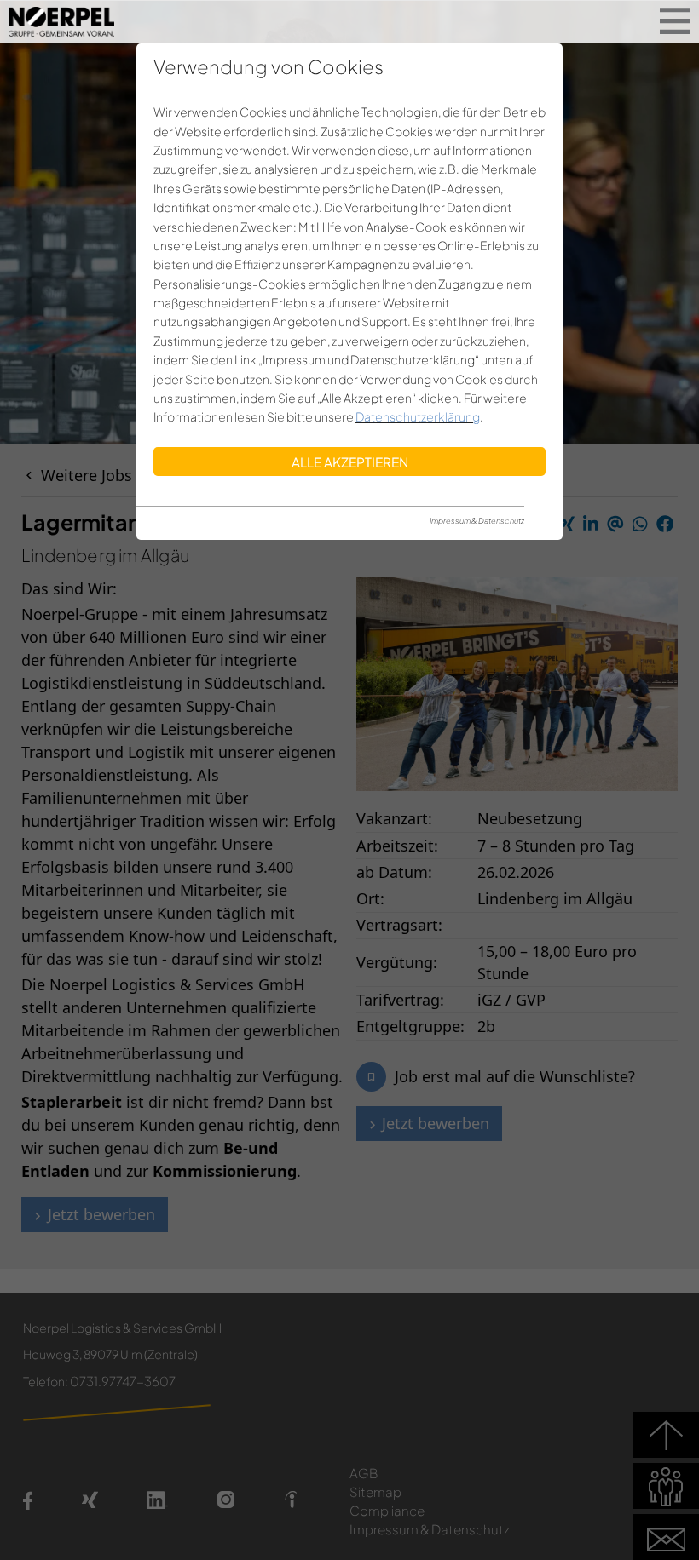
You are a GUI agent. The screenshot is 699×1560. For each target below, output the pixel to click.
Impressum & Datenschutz (477, 520)
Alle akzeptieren (350, 462)
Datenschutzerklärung (417, 416)
